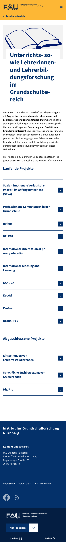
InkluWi (8, 224)
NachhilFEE (10, 321)
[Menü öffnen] (61, 7)
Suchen (48, 538)
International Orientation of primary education (25, 251)
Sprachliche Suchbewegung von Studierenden (24, 374)
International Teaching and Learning (21, 268)
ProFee (7, 308)
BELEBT (8, 236)
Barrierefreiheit (43, 483)
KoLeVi (7, 295)
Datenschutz (24, 483)
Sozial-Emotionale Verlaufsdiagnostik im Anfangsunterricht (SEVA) (24, 189)
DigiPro (8, 389)
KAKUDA (8, 283)
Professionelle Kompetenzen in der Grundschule (26, 209)
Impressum (9, 483)
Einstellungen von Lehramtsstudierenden (18, 358)
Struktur (14, 538)
